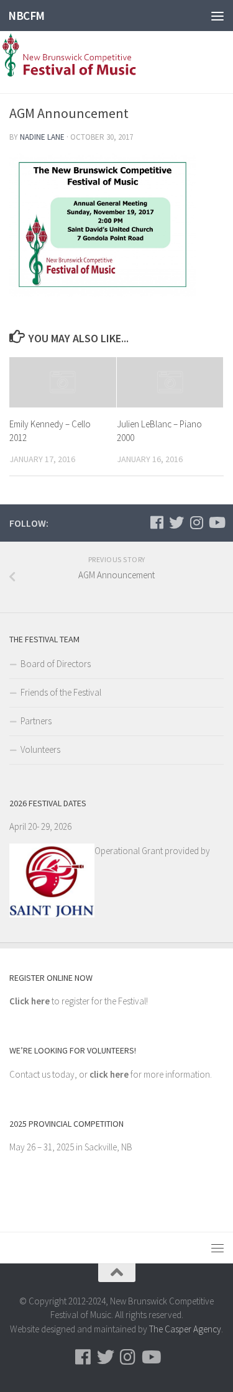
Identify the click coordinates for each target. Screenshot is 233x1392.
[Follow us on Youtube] (216, 522)
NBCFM (26, 15)
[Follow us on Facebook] (156, 522)
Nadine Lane (42, 137)
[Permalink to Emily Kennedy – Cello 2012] (62, 382)
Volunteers (40, 749)
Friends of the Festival (61, 692)
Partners (36, 721)
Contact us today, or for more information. (110, 1074)
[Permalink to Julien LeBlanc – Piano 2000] (170, 382)
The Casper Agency (185, 1329)
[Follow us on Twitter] (176, 522)
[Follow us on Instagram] (196, 522)
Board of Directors (56, 664)
